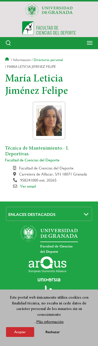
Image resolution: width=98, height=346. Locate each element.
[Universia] (49, 279)
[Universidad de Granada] (49, 10)
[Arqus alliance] (47, 264)
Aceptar (20, 332)
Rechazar (52, 332)
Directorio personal (48, 60)
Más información (50, 321)
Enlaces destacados (32, 214)
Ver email (28, 186)
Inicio (7, 59)
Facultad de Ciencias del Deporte (32, 160)
